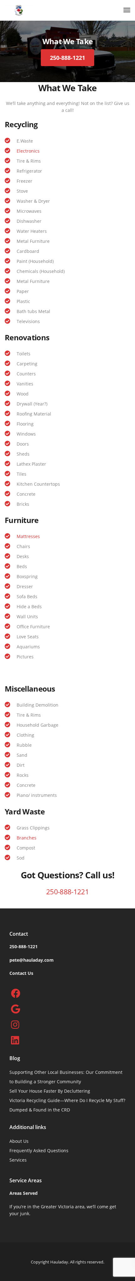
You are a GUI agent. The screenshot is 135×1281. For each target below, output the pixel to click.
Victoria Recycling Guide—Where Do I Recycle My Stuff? (67, 1100)
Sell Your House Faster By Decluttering (49, 1091)
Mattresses (28, 536)
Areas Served (23, 1193)
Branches (26, 838)
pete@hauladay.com (31, 960)
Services (18, 1160)
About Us (19, 1141)
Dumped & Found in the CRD (39, 1110)
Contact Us (21, 973)
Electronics (28, 151)
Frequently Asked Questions (38, 1150)
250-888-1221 (67, 891)
